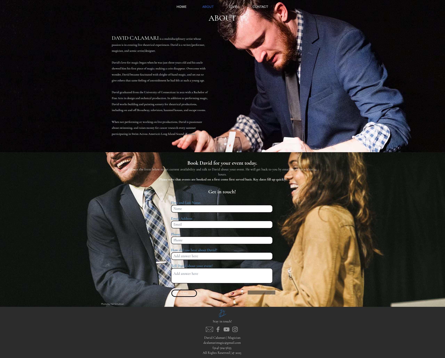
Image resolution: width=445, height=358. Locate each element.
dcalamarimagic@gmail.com (222, 343)
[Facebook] (218, 329)
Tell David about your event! (192, 266)
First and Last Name (185, 203)
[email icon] (209, 329)
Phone (175, 234)
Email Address (181, 218)
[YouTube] (226, 329)
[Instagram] (235, 329)
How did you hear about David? (194, 250)
